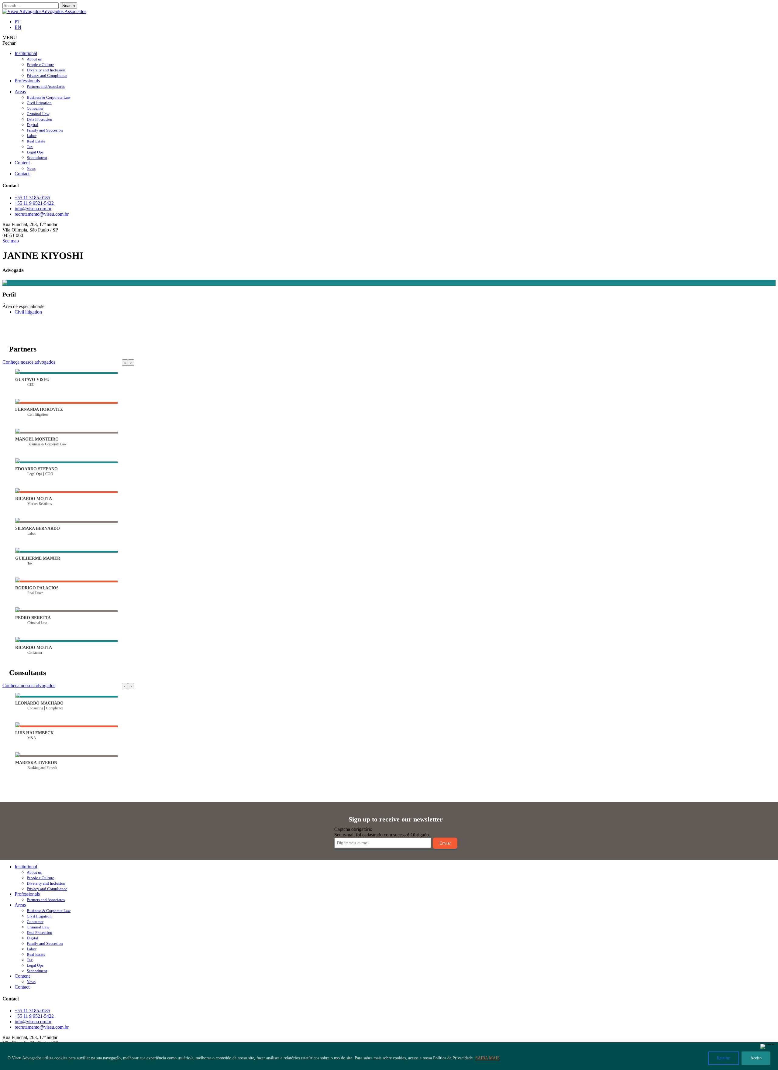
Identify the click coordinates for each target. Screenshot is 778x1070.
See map (10, 240)
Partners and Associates (46, 86)
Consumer (35, 108)
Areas (20, 91)
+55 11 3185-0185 (32, 197)
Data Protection (39, 119)
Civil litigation (39, 103)
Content (22, 162)
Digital (32, 124)
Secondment (37, 157)
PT (17, 21)
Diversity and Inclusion (46, 70)
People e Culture (40, 64)
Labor (31, 135)
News (31, 168)
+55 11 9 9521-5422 (34, 203)
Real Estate (36, 141)
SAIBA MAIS (487, 1058)
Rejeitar (723, 1058)
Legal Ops (35, 152)
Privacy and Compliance (47, 75)
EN (18, 27)
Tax (30, 146)
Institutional (26, 53)
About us (34, 59)
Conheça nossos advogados (28, 362)
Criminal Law (38, 113)
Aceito (756, 1058)
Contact (22, 173)
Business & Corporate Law (49, 97)
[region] (389, 1056)
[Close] (767, 1046)
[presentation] (125, 362)
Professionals (27, 80)
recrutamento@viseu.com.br (42, 214)
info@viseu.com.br (33, 208)
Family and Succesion (45, 130)
